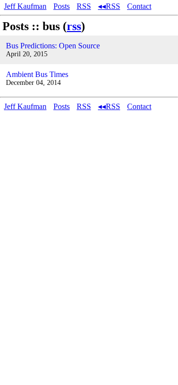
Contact (139, 6)
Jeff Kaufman (25, 6)
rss (74, 26)
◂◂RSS (109, 6)
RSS (84, 6)
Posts (61, 6)
